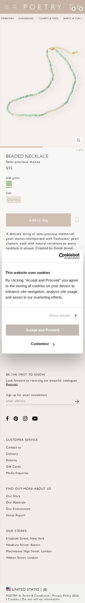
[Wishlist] (75, 219)
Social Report (15, 515)
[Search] (15, 6)
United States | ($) (29, 589)
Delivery (12, 453)
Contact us (13, 447)
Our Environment (18, 508)
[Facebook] (7, 418)
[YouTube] (35, 418)
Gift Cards (13, 466)
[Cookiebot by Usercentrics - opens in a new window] (60, 256)
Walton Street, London (22, 557)
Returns (11, 460)
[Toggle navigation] (6, 7)
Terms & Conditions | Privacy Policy (46, 595)
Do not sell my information (41, 599)
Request (12, 384)
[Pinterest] (15, 418)
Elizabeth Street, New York (25, 538)
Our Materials (16, 502)
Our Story (13, 495)
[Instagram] (25, 418)
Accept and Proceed (43, 330)
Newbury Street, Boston (23, 544)
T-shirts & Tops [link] (45, 18)
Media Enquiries (17, 472)
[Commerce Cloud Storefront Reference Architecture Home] (42, 7)
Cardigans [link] (22, 18)
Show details (59, 315)
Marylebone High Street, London (29, 551)
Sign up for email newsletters (26, 395)
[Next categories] (81, 18)
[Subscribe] (77, 401)
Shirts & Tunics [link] (70, 18)
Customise (40, 344)
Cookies (13, 599)
